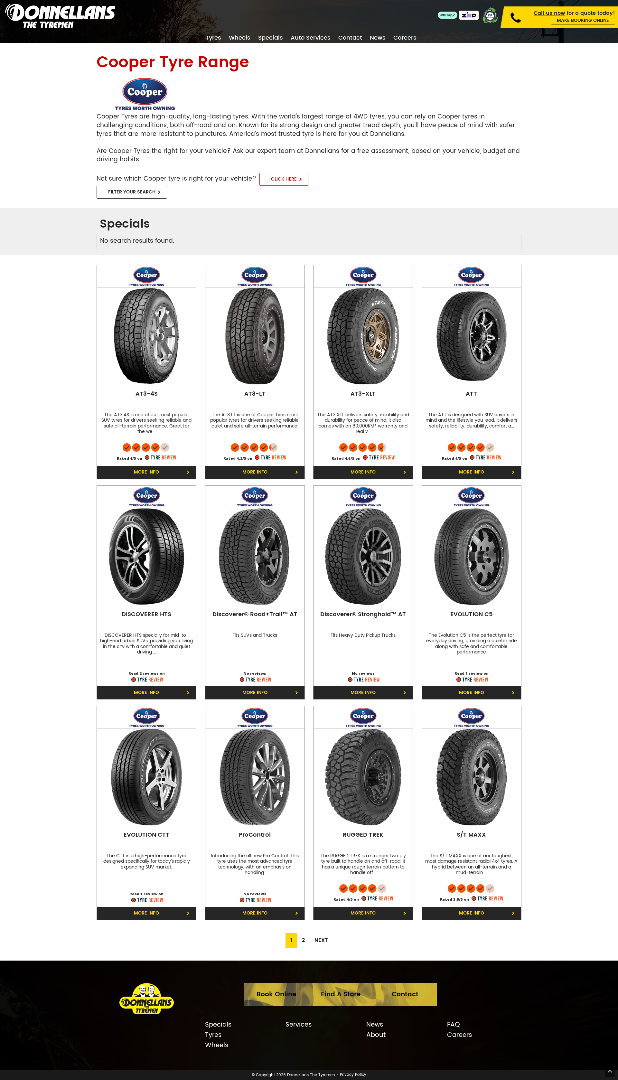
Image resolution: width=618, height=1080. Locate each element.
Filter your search (131, 192)
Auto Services (311, 38)
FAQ (453, 1025)
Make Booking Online (583, 20)
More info (146, 472)
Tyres (213, 38)
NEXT (321, 940)
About (376, 1035)
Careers (405, 38)
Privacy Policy (353, 1075)
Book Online (276, 994)
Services (299, 1025)
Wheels (239, 38)
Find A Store (340, 994)
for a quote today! (574, 13)
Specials (270, 38)
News (378, 38)
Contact (350, 38)
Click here (284, 179)
